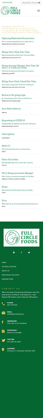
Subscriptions (7, 279)
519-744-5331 (7, 2)
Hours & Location (9, 267)
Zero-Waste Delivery (10, 275)
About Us (5, 271)
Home (4, 262)
